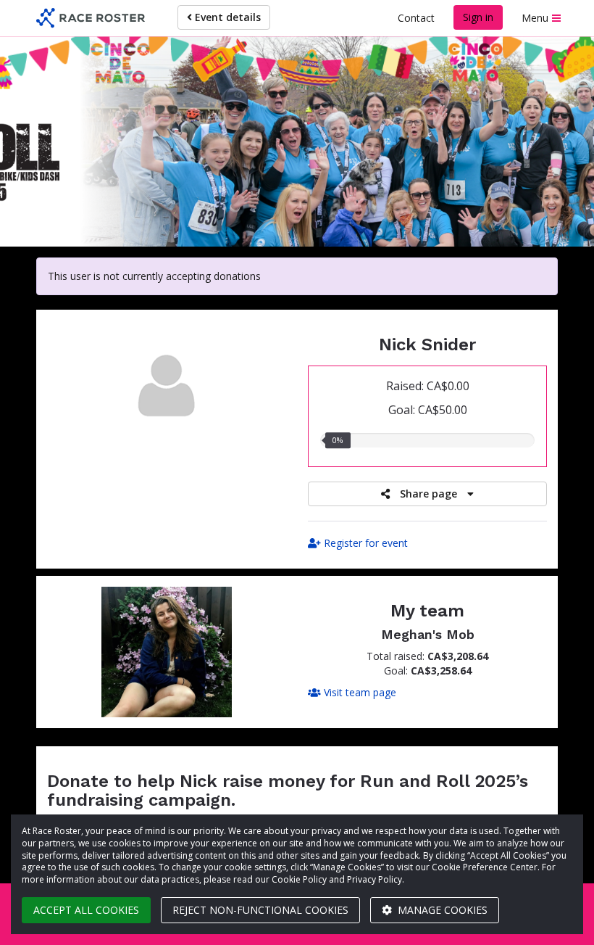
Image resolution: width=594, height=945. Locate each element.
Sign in (478, 17)
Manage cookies (441, 910)
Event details (226, 17)
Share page (428, 493)
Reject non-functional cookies (260, 910)
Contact (416, 18)
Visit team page (358, 692)
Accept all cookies (86, 910)
